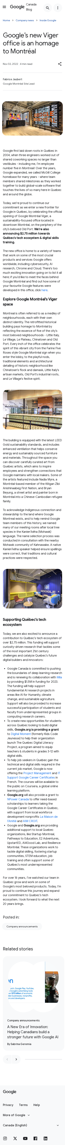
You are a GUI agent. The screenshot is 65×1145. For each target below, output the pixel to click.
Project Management (37, 773)
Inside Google (48, 20)
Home (6, 20)
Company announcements (22, 926)
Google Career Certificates (37, 777)
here (44, 290)
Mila (59, 677)
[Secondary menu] (57, 7)
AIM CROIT (30, 821)
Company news (25, 20)
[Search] (47, 7)
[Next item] (16, 1059)
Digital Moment (21, 734)
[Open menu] (4, 7)
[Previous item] (7, 1059)
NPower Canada (18, 799)
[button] (60, 64)
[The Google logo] (9, 1092)
